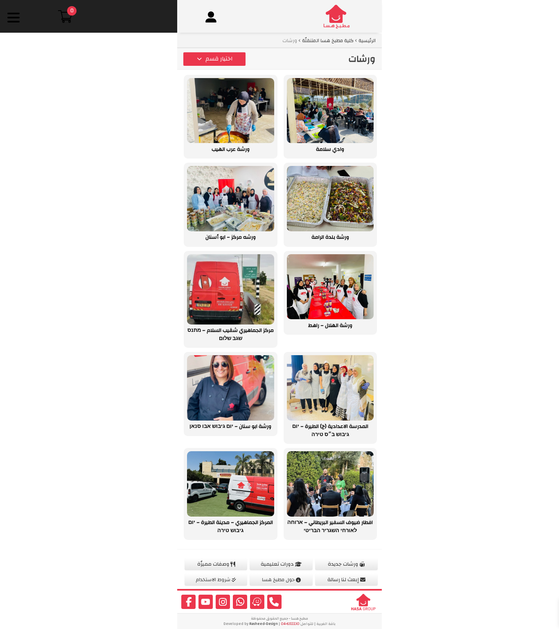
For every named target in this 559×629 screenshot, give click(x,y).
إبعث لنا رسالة (343, 579)
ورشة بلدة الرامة (330, 237)
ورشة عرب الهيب (231, 149)
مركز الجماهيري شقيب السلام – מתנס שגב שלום (230, 334)
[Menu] (13, 17)
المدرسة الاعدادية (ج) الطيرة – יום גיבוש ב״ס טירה (330, 430)
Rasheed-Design (263, 623)
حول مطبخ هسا (279, 579)
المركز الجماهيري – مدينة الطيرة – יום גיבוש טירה (230, 526)
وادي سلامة (330, 149)
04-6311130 (290, 623)
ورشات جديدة (343, 564)
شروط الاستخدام (214, 579)
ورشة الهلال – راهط (330, 325)
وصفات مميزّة (213, 564)
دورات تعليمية (278, 564)
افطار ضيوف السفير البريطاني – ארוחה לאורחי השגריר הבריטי (330, 526)
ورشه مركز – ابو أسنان (230, 237)
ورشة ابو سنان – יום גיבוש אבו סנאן (230, 426)
